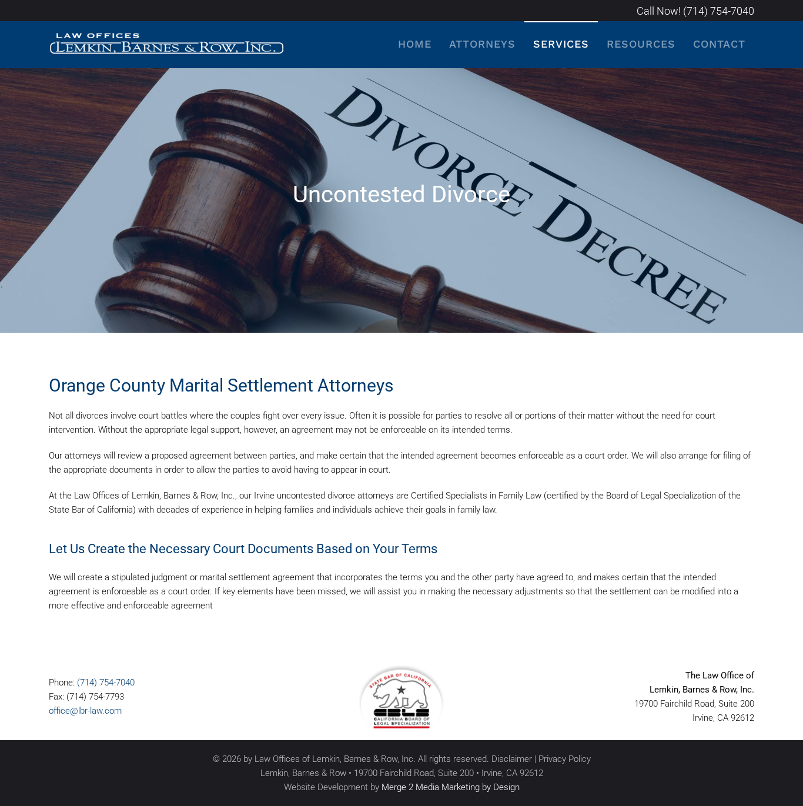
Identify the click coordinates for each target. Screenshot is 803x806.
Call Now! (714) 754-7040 (695, 11)
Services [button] (561, 44)
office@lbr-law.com (85, 710)
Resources (641, 44)
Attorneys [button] (482, 44)
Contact (719, 44)
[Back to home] (166, 44)
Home (414, 44)
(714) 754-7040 (106, 682)
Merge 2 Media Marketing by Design (451, 787)
